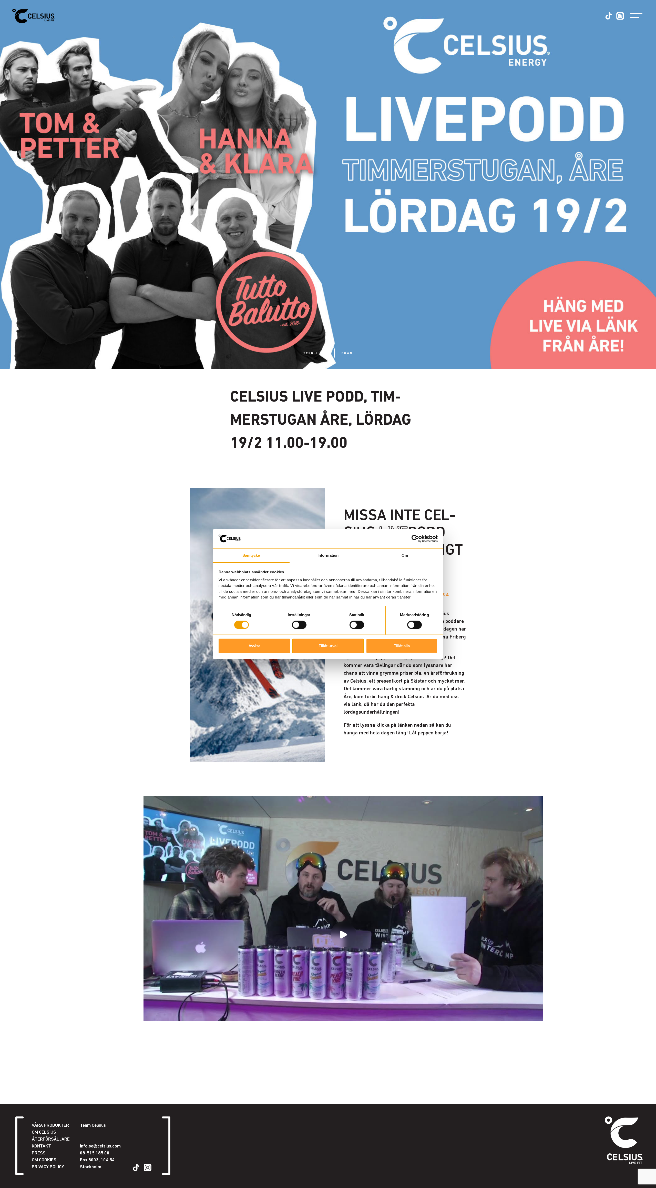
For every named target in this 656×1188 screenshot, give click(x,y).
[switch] (299, 625)
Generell (47, 1171)
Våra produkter (50, 1125)
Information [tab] (328, 555)
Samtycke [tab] (251, 555)
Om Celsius (44, 1132)
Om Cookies (44, 1159)
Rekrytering (51, 1178)
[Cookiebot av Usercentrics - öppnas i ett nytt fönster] (415, 539)
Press (39, 1152)
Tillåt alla (402, 646)
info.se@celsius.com (100, 1146)
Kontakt (41, 1146)
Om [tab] (405, 555)
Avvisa (254, 646)
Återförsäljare (51, 1139)
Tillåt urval (328, 646)
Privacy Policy (48, 1166)
